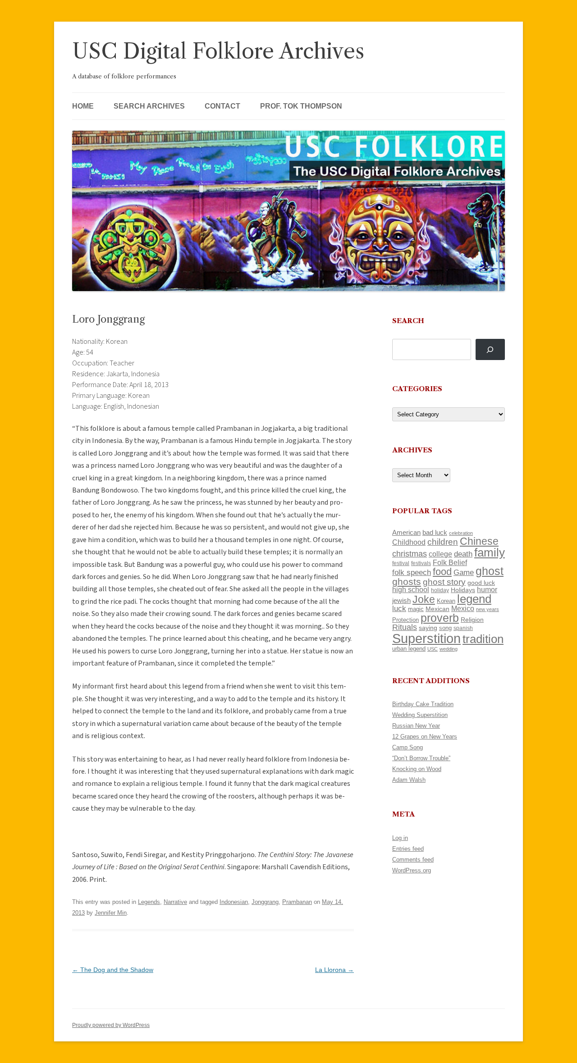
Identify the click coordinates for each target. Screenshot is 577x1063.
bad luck (434, 532)
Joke (423, 599)
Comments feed (413, 859)
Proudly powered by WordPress (111, 1025)
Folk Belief (450, 562)
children (442, 542)
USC (432, 649)
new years (487, 609)
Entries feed (408, 848)
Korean (446, 601)
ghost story (444, 582)
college (440, 554)
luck (399, 608)
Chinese (479, 541)
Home (83, 106)
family (489, 552)
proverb (440, 617)
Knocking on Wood (416, 769)
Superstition (426, 638)
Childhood (409, 542)
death (463, 553)
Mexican (437, 608)
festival (400, 563)
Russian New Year (416, 725)
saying (428, 627)
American (406, 532)
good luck (481, 582)
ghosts (406, 581)
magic (416, 609)
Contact (222, 106)
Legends (149, 902)
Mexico (462, 608)
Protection (405, 619)
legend (474, 599)
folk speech (411, 572)
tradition (483, 639)
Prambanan (297, 902)
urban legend (409, 648)
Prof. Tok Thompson (301, 106)
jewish (401, 600)
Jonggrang (265, 902)
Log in (400, 838)
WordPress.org (411, 870)
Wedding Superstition (420, 715)
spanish (463, 628)
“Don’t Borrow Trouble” (421, 758)
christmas (409, 553)
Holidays (463, 589)
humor (487, 589)
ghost (490, 571)
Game (463, 572)
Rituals (404, 627)
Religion (472, 619)
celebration (461, 533)
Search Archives (149, 106)
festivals (421, 563)
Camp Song (407, 747)
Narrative (175, 902)
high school (410, 589)
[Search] (490, 349)
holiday (440, 590)
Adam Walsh (409, 779)
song (445, 628)
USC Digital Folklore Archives (218, 51)
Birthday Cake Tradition (422, 704)
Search (408, 320)
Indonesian (234, 902)
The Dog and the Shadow (112, 969)
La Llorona (334, 969)
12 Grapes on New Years (424, 736)
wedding (449, 649)
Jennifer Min (111, 912)
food (442, 571)
